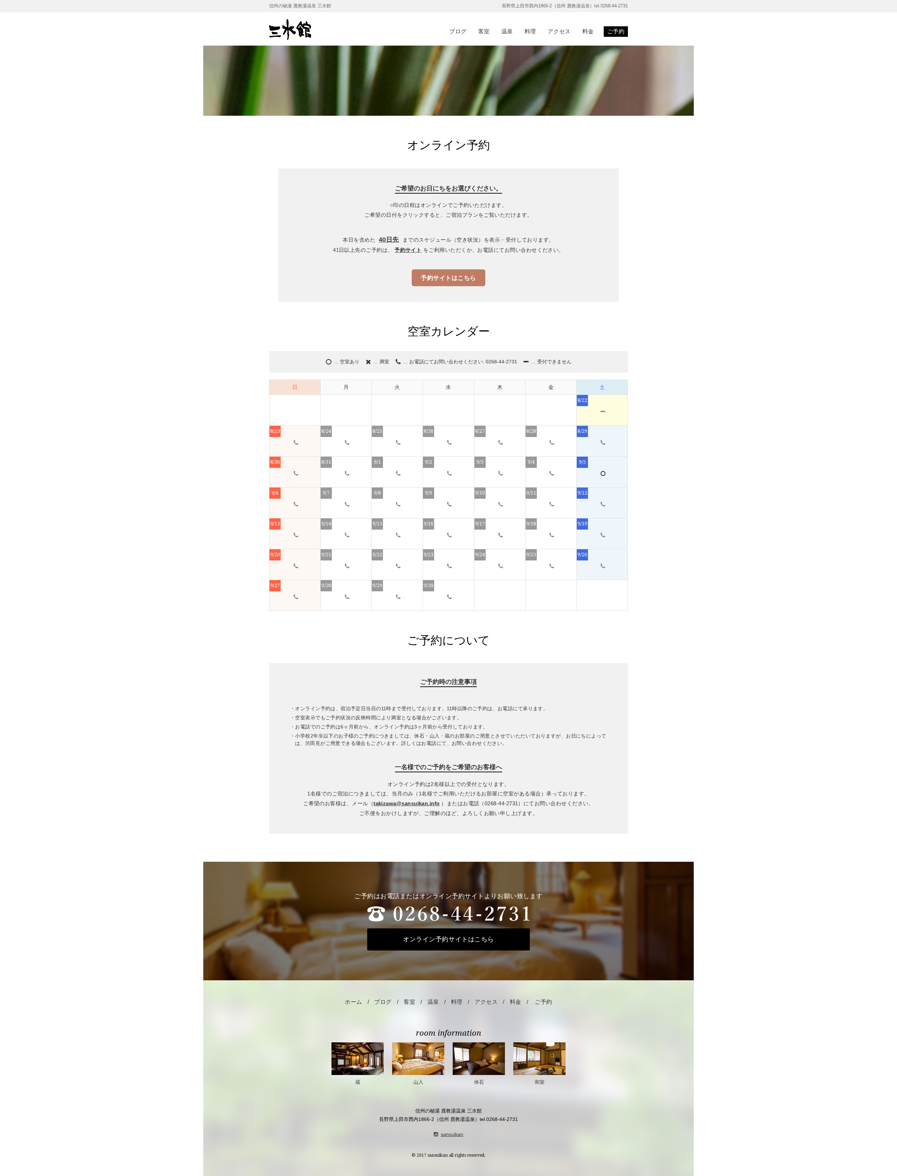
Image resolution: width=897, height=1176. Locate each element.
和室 (540, 1082)
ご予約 (615, 31)
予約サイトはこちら (448, 277)
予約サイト (408, 250)
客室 (484, 31)
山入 (418, 1082)
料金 (588, 31)
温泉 (507, 31)
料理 (530, 31)
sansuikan (452, 1134)
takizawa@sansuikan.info (407, 803)
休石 (479, 1082)
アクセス (559, 31)
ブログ (457, 31)
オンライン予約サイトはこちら (448, 939)
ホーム (353, 1002)
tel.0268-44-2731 (499, 1119)
